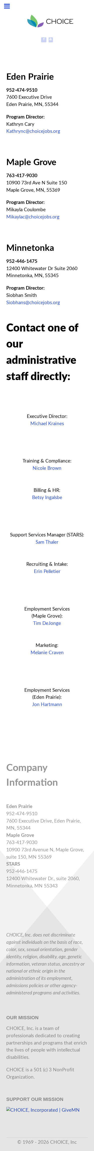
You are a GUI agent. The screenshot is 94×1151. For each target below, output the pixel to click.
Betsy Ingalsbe (47, 497)
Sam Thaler (47, 542)
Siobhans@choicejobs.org (33, 302)
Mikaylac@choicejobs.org (32, 217)
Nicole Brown (47, 468)
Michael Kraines (47, 423)
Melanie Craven (47, 652)
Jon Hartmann (47, 704)
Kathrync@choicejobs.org (33, 131)
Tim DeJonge (47, 623)
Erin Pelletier (47, 571)
